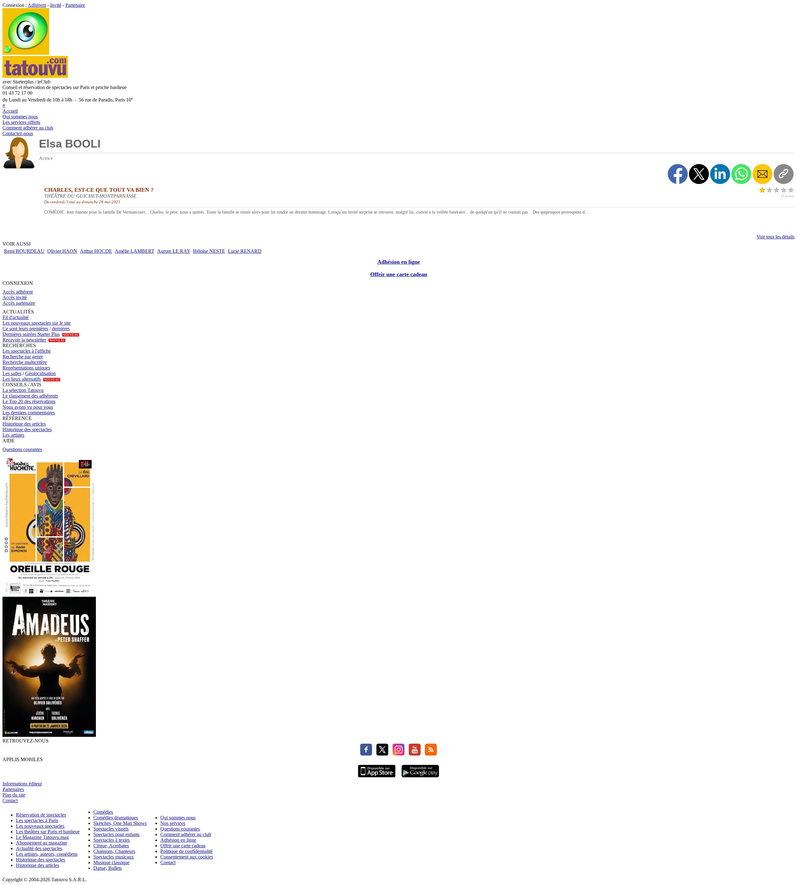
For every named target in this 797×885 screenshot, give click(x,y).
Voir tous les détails (776, 236)
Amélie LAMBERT (134, 251)
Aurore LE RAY (173, 251)
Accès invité (14, 297)
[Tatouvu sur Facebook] (366, 753)
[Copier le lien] (784, 174)
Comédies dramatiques (115, 817)
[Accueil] (25, 53)
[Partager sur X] (699, 174)
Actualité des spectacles (39, 848)
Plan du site (13, 795)
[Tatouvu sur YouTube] (413, 753)
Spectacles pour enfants (116, 834)
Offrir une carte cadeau (398, 274)
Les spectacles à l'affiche (26, 351)
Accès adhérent (17, 291)
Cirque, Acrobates (111, 845)
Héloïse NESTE (209, 251)
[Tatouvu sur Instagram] (396, 753)
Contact (10, 800)
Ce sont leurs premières (25, 328)
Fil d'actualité (15, 317)
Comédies (103, 812)
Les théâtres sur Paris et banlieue (48, 831)
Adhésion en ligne (398, 262)
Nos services (172, 823)
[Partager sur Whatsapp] (741, 174)
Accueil (10, 111)
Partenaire (75, 5)
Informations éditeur (22, 783)
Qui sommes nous (20, 116)
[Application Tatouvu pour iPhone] (377, 778)
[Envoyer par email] (762, 174)
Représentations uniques (26, 367)
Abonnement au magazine (41, 842)
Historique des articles (24, 423)
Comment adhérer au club (27, 127)
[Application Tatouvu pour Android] (420, 778)
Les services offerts (21, 122)
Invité (55, 5)
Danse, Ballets (107, 868)
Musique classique (111, 862)
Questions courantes (22, 449)
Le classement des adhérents (30, 395)
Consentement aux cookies (186, 856)
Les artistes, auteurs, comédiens (47, 854)
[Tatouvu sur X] (380, 753)
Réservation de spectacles (41, 814)
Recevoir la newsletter (24, 339)
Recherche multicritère (24, 362)
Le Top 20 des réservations (28, 401)
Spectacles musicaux (113, 856)
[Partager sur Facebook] (678, 174)
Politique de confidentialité (186, 851)
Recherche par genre (22, 356)
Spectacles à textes (111, 840)
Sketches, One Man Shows (120, 823)
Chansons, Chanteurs (114, 851)
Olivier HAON (62, 251)
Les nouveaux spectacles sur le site (36, 323)
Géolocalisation (40, 373)
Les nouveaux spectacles (40, 826)
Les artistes (13, 435)
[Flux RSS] (429, 753)
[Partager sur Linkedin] (720, 174)
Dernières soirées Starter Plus (31, 334)
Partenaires (13, 789)
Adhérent (37, 5)
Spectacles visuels (111, 828)
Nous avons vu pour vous (27, 407)
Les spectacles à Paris (37, 820)
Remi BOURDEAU (24, 251)
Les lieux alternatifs (21, 379)
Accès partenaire (18, 303)
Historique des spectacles (27, 429)
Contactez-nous (17, 133)
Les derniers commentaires (28, 412)
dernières (61, 328)
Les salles (11, 373)
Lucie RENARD (245, 251)
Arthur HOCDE (96, 251)
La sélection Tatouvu (23, 390)
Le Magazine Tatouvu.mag (42, 837)
